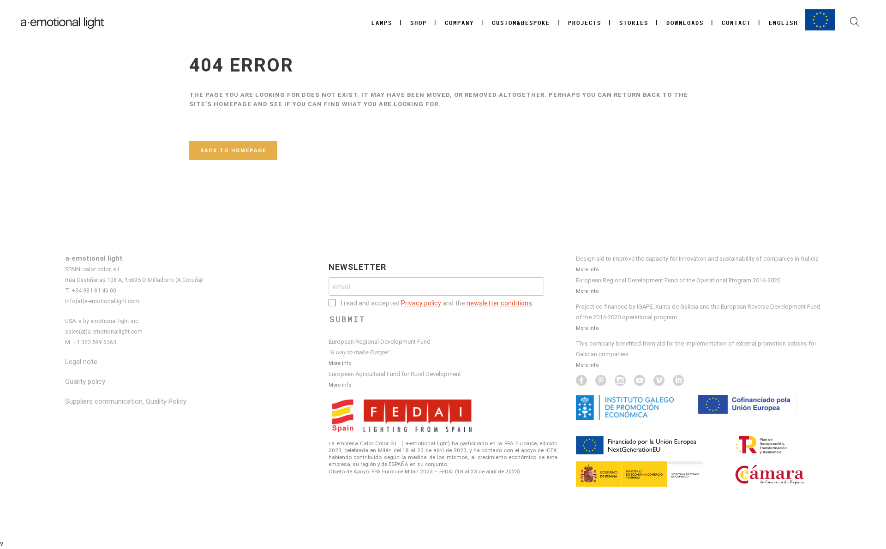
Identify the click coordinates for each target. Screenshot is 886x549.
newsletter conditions (499, 303)
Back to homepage (233, 151)
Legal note (81, 362)
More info (340, 363)
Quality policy (85, 381)
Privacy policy (421, 303)
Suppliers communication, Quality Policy (125, 401)
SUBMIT (347, 319)
